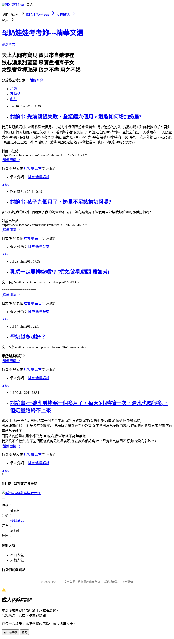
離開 (24, 632)
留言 (38, 168)
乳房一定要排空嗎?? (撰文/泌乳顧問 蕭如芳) (59, 272)
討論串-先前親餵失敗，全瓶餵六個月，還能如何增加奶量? (76, 117)
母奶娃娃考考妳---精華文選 (42, 33)
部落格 (15, 94)
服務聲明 (127, 581)
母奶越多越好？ (28, 337)
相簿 (13, 89)
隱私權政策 (111, 581)
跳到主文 (8, 44)
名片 (13, 99)
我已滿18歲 (10, 632)
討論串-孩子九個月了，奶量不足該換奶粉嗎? (60, 202)
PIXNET (55, 581)
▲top (5, 184)
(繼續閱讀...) (11, 160)
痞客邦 (29, 168)
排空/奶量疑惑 (38, 177)
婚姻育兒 (36, 80)
